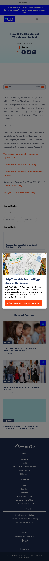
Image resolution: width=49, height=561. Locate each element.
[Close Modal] (43, 256)
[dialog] (24, 280)
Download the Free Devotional (23, 303)
